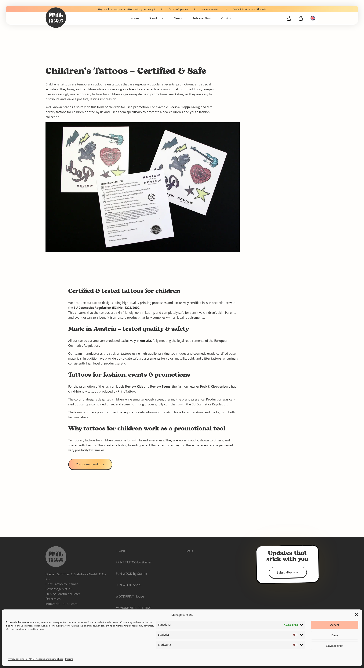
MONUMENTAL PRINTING (133, 608)
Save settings (334, 645)
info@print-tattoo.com (62, 604)
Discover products (90, 464)
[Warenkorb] (301, 18)
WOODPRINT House (130, 596)
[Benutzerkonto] (289, 18)
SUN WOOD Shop (128, 585)
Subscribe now (288, 572)
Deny (334, 635)
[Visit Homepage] (68, 17)
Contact (227, 18)
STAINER (122, 551)
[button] (356, 614)
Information (202, 18)
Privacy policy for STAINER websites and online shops (35, 658)
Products (156, 18)
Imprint (69, 658)
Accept (334, 625)
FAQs (189, 551)
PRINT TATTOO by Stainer (134, 562)
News (178, 18)
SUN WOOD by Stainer (131, 574)
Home (134, 18)
